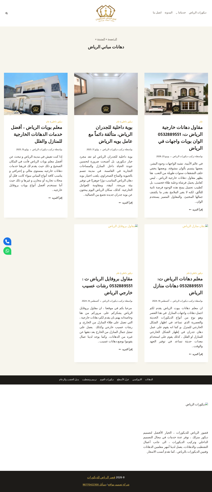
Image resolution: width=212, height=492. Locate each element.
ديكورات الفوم (107, 380)
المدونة (168, 13)
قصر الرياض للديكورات (101, 477)
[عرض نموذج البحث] (6, 13)
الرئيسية (112, 39)
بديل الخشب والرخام (69, 380)
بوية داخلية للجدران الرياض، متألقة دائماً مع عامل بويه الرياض (110, 135)
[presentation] (176, 94)
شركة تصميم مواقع (118, 485)
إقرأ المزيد (196, 210)
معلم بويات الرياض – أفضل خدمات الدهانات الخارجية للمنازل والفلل (36, 135)
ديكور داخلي (126, 122)
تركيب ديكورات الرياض (184, 157)
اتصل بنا (157, 13)
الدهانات (149, 380)
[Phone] (7, 241)
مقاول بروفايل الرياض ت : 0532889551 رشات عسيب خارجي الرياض (107, 286)
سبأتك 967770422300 (94, 485)
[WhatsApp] (7, 251)
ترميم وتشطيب (89, 380)
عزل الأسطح (123, 380)
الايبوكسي (137, 380)
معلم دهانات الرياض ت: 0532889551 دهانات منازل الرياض (178, 286)
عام (201, 122)
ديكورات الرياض (197, 13)
